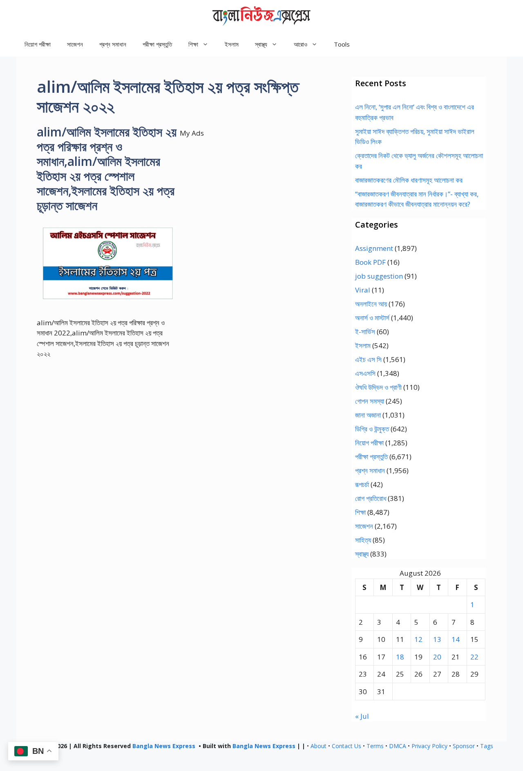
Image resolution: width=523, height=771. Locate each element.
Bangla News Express (163, 746)
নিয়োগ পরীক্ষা (38, 44)
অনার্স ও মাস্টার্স (372, 317)
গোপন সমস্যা (369, 401)
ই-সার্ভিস (365, 331)
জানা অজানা (368, 415)
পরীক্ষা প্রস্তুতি (157, 44)
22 (474, 656)
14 (455, 639)
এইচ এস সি (368, 359)
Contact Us (346, 746)
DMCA (397, 746)
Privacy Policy (429, 746)
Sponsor (464, 746)
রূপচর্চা (362, 484)
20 (437, 656)
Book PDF (370, 262)
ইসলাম (232, 44)
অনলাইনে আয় (371, 303)
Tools (342, 44)
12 (418, 639)
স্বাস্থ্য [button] (261, 44)
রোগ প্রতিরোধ (370, 498)
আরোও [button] (300, 44)
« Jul (362, 716)
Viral (362, 290)
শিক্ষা (360, 512)
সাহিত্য (363, 540)
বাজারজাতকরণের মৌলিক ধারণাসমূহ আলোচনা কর (409, 180)
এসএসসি (365, 373)
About (318, 746)
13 (437, 639)
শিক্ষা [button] (193, 44)
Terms (375, 746)
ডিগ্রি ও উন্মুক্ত (372, 429)
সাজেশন (75, 44)
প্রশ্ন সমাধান (112, 44)
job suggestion (379, 276)
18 (400, 656)
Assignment (374, 248)
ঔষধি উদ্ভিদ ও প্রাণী (378, 387)
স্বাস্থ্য (362, 554)
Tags (486, 746)
